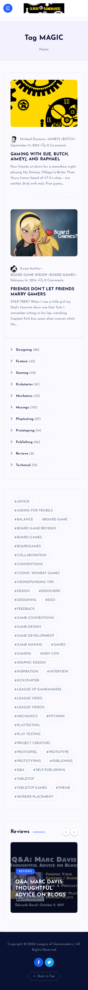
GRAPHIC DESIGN (31, 662)
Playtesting (25, 419)
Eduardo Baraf (46, 905)
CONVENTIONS (30, 564)
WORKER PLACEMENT (35, 797)
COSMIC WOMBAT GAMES (38, 573)
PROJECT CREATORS (33, 743)
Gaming (22, 373)
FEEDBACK (26, 609)
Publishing (24, 442)
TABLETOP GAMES (32, 788)
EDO (51, 600)
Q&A (20, 770)
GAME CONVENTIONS (35, 618)
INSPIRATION (27, 671)
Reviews (22, 453)
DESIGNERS (50, 591)
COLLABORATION (32, 555)
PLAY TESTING (29, 734)
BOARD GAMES (62, 275)
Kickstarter (24, 384)
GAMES (60, 645)
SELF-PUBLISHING (50, 770)
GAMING (24, 654)
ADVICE (23, 501)
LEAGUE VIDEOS (31, 707)
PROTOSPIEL (27, 752)
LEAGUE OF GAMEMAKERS (39, 689)
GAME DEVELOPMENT (35, 636)
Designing (24, 350)
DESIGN (23, 591)
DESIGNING (26, 600)
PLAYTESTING (28, 725)
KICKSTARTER (28, 680)
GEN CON (50, 654)
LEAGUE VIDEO (30, 698)
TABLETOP (25, 779)
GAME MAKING (29, 645)
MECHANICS (27, 716)
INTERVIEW (59, 671)
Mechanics (24, 396)
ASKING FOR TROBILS (35, 510)
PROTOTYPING (29, 761)
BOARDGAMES (29, 546)
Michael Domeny (33, 139)
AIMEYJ (54, 139)
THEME (64, 788)
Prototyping (25, 430)
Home (44, 49)
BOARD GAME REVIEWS (36, 528)
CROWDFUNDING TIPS (35, 582)
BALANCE (25, 519)
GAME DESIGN (29, 627)
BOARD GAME (55, 519)
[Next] (73, 832)
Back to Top (46, 976)
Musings (22, 407)
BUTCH (68, 139)
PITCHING (57, 716)
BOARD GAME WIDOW (29, 275)
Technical (23, 465)
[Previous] (65, 832)
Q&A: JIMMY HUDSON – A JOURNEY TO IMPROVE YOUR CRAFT (56, 882)
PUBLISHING (62, 761)
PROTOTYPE (59, 752)
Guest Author (30, 268)
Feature (22, 361)
